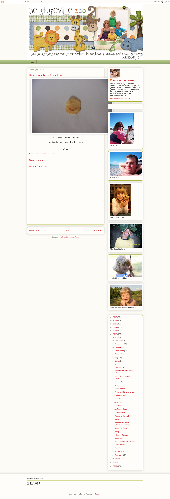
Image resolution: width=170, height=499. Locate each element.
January (118, 458)
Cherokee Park (120, 395)
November (119, 344)
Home (32, 62)
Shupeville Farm (120, 428)
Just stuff (118, 402)
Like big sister (119, 412)
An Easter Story (120, 409)
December (119, 340)
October (118, 347)
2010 (115, 463)
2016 (115, 320)
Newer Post (34, 230)
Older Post (97, 230)
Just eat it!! (118, 438)
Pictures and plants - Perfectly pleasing (122, 424)
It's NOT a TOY (120, 367)
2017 (115, 317)
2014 (115, 327)
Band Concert (119, 389)
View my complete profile (120, 99)
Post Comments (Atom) (70, 237)
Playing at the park (121, 416)
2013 (115, 331)
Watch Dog (118, 419)
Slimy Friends (119, 399)
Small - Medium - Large (123, 382)
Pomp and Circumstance (124, 392)
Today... (117, 432)
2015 (115, 324)
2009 (115, 466)
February (119, 455)
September (119, 351)
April (117, 448)
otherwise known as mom (123, 80)
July (117, 358)
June (117, 361)
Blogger (97, 494)
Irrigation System (121, 435)
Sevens (117, 385)
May (117, 364)
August (118, 354)
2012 (115, 334)
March (117, 452)
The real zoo (119, 406)
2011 (115, 337)
